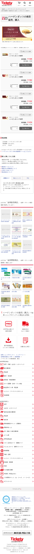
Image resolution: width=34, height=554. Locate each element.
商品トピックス (17, 178)
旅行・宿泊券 (8, 376)
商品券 (6, 372)
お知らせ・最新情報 (25, 508)
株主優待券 (7, 368)
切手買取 (26, 509)
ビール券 (6, 435)
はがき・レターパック (10, 408)
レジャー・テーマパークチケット (13, 391)
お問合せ (23, 521)
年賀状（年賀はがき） (10, 473)
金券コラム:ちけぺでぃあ (14, 519)
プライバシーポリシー (22, 523)
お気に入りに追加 (26, 51)
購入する (27, 65)
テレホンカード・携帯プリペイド (13, 446)
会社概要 (24, 519)
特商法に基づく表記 (7, 521)
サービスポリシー (10, 523)
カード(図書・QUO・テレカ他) (13, 383)
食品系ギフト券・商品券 (11, 387)
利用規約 (16, 521)
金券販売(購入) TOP (6, 356)
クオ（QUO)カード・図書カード (13, 443)
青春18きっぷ (8, 427)
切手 (5, 404)
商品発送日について (7, 172)
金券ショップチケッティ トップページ (12, 355)
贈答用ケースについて (7, 166)
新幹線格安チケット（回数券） (13, 423)
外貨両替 (6, 395)
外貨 (5, 466)
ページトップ (16, 489)
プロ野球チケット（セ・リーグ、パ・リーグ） (17, 477)
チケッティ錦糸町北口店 (24, 515)
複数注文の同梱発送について (9, 168)
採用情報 (29, 521)
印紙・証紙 (7, 454)
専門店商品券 (8, 439)
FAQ (28, 178)
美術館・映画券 (8, 462)
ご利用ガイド (6, 178)
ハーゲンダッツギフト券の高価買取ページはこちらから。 (17, 151)
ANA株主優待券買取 (11, 511)
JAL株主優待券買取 (23, 511)
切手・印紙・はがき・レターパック (14, 364)
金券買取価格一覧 (17, 513)
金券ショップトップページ (10, 508)
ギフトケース (8, 481)
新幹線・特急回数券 (10, 379)
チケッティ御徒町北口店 (10, 515)
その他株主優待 (8, 470)
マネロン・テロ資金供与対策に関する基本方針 (16, 526)
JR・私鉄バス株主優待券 (11, 431)
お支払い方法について (7, 170)
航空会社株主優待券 (10, 412)
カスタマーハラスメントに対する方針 (17, 525)
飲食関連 (17, 356)
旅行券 (6, 419)
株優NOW (17, 517)
